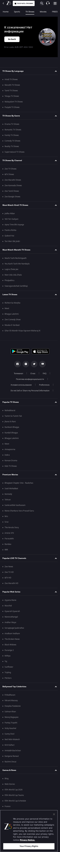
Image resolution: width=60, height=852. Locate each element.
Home (5, 11)
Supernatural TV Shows (14, 152)
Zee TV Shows (10, 168)
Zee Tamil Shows (12, 191)
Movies (43, 11)
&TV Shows (9, 174)
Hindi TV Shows (11, 79)
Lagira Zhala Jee (11, 269)
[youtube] (41, 364)
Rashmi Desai (10, 761)
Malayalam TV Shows (14, 101)
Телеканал (17, 373)
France (7, 806)
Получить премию (25, 3)
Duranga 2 (9, 650)
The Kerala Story (12, 527)
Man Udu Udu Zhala (13, 274)
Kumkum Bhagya (12, 427)
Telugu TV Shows (12, 96)
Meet (7, 308)
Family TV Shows (12, 135)
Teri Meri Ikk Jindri (12, 241)
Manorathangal (11, 616)
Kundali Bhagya (11, 432)
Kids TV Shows (11, 466)
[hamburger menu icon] (55, 3)
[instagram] (25, 364)
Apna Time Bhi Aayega (14, 224)
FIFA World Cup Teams (14, 795)
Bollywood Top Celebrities (14, 687)
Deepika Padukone (13, 706)
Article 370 (9, 533)
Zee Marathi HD (11, 583)
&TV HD (8, 577)
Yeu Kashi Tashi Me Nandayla (17, 263)
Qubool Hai (9, 235)
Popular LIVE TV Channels (14, 558)
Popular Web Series (11, 592)
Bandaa (8, 544)
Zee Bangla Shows (12, 196)
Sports (17, 11)
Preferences (43, 385)
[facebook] (16, 364)
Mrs (6, 516)
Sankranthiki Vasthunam (15, 505)
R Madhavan (10, 695)
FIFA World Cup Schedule (15, 800)
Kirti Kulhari (9, 745)
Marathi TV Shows (12, 85)
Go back (12, 39)
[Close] (54, 814)
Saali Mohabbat (11, 488)
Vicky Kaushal (10, 728)
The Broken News (12, 639)
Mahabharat (10, 410)
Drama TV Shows (12, 124)
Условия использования (19, 385)
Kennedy (8, 494)
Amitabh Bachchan (13, 750)
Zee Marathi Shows (13, 180)
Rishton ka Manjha (12, 302)
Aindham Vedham (12, 633)
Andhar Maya (10, 622)
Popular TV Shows (10, 402)
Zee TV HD (9, 572)
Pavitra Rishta (10, 230)
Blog (6, 778)
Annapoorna (10, 449)
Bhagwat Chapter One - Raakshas (19, 483)
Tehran (8, 499)
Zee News (9, 566)
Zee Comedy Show (12, 319)
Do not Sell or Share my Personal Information (29, 390)
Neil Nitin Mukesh (12, 739)
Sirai (6, 522)
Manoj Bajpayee (11, 717)
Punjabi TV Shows (12, 107)
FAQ (43, 373)
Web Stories (10, 784)
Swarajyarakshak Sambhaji (16, 286)
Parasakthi (9, 538)
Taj (6, 661)
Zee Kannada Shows (13, 185)
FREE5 (55, 11)
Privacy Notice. (27, 840)
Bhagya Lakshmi (12, 314)
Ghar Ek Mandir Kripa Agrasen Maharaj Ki (22, 330)
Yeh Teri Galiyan (11, 219)
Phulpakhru (9, 280)
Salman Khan (10, 711)
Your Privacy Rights (29, 846)
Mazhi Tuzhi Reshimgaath (15, 258)
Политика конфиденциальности (29, 379)
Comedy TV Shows (12, 140)
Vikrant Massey (11, 700)
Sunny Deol (9, 733)
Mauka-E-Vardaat (12, 325)
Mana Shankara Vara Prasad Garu (19, 510)
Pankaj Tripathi (11, 722)
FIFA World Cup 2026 (13, 789)
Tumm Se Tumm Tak (13, 416)
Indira (7, 455)
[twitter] (33, 364)
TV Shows (30, 11)
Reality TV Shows (12, 146)
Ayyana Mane (10, 600)
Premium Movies (10, 475)
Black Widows (10, 644)
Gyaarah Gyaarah (12, 611)
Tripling (8, 672)
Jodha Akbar (10, 213)
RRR (6, 549)
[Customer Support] (48, 3)
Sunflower (9, 667)
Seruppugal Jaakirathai (14, 628)
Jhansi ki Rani (10, 421)
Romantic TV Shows (13, 129)
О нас (31, 373)
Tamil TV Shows (11, 90)
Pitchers (8, 678)
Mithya (7, 655)
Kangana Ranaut (12, 756)
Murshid (8, 605)
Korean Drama (11, 460)
